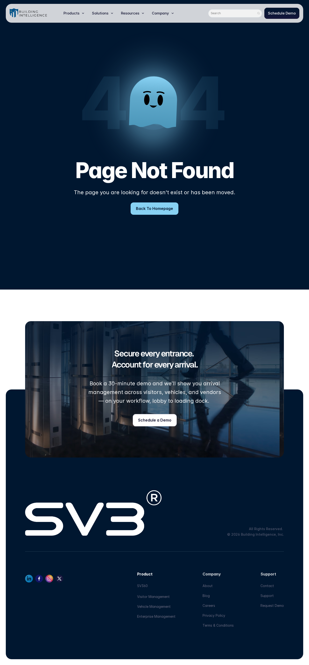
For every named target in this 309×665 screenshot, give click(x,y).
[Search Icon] (235, 13)
